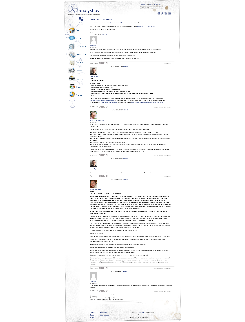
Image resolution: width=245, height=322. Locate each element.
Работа (79, 71)
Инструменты (81, 55)
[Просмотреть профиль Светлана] (93, 43)
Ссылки (79, 95)
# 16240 (104, 35)
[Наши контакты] (169, 13)
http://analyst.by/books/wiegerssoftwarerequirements (147, 102)
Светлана (140, 26)
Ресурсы (79, 79)
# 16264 (125, 271)
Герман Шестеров (95, 189)
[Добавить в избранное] (162, 13)
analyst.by (89, 10)
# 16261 (125, 158)
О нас (78, 87)
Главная (79, 30)
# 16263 (125, 179)
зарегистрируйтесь (155, 4)
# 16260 (125, 110)
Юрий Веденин (94, 76)
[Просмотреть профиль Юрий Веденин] (93, 74)
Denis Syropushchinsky (97, 120)
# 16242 (125, 66)
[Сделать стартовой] (158, 13)
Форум (78, 38)
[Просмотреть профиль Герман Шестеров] (93, 187)
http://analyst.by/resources (110, 102)
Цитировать (167, 63)
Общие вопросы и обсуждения (116, 22)
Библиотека (81, 46)
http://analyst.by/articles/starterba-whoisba (102, 100)
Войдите (143, 4)
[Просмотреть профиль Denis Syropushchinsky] (93, 118)
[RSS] (165, 13)
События (79, 63)
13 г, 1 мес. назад (149, 26)
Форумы (103, 22)
